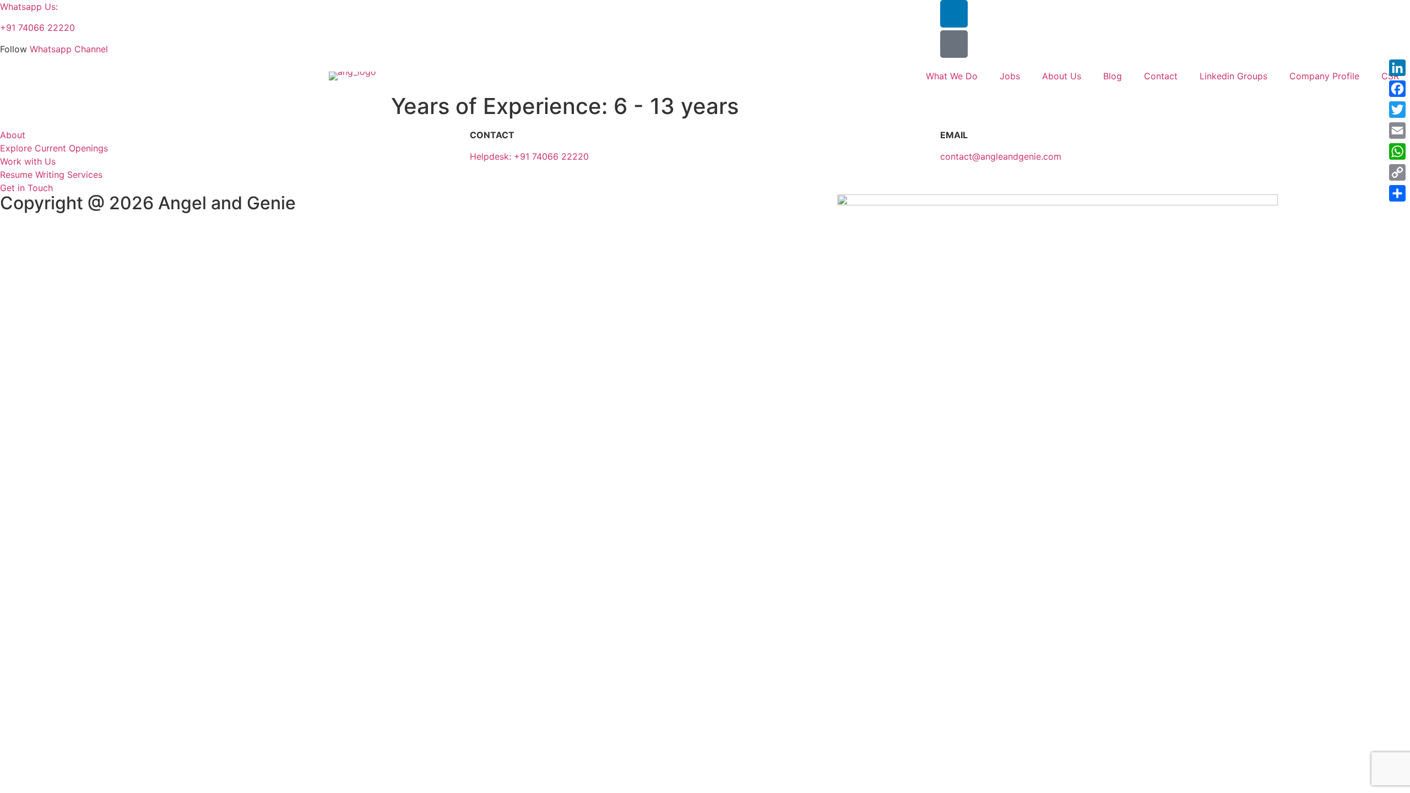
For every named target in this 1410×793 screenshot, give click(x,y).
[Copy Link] (1397, 172)
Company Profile (1324, 76)
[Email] (1397, 130)
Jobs (1010, 76)
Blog (1112, 76)
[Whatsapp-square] (954, 44)
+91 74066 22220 (37, 27)
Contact (1161, 76)
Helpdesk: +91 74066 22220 (529, 156)
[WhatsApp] (1397, 151)
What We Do (952, 76)
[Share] (1397, 193)
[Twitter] (1397, 109)
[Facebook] (1397, 88)
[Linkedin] (954, 14)
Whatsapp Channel (69, 49)
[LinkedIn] (1397, 67)
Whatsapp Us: (29, 6)
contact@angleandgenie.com (1000, 156)
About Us (1061, 76)
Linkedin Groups (1233, 76)
